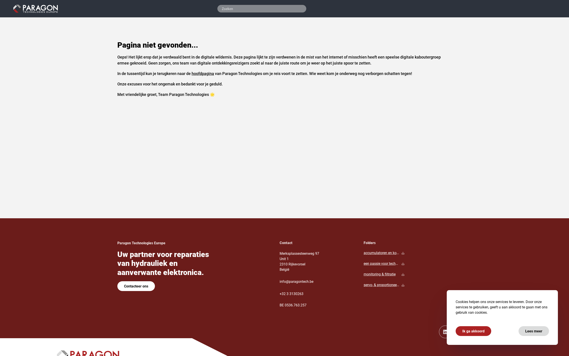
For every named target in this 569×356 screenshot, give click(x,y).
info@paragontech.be (296, 281)
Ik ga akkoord (473, 331)
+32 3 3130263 (291, 293)
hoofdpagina (203, 73)
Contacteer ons (136, 286)
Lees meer (533, 331)
